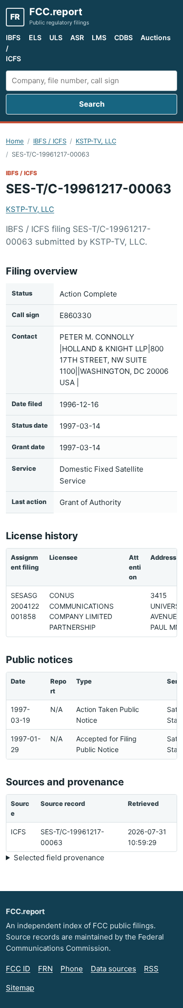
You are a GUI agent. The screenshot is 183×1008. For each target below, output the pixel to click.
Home (15, 141)
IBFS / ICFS (13, 48)
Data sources (113, 968)
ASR (77, 37)
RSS (151, 968)
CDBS (123, 37)
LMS (99, 37)
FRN (45, 968)
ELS (35, 37)
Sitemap (20, 987)
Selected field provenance (59, 857)
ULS (55, 37)
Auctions (156, 37)
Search (91, 104)
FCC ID (18, 968)
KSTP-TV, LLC (96, 141)
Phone (72, 968)
